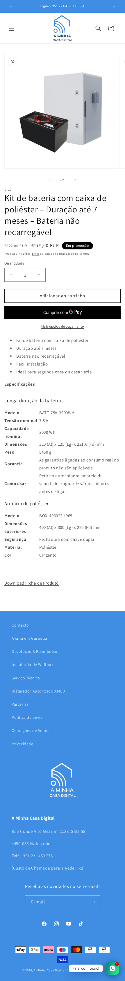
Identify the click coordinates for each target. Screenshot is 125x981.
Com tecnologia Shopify (85, 970)
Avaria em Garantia (29, 638)
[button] (11, 28)
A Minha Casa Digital (50, 970)
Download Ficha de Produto (31, 583)
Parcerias (20, 704)
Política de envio (27, 717)
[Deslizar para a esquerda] (49, 179)
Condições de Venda (31, 730)
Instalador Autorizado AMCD (38, 691)
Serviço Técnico (26, 678)
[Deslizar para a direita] (75, 179)
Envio (36, 254)
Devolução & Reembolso (35, 651)
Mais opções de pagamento (62, 326)
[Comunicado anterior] (10, 6)
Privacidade (22, 743)
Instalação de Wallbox (32, 664)
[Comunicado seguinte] (114, 6)
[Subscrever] (93, 902)
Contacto (20, 625)
